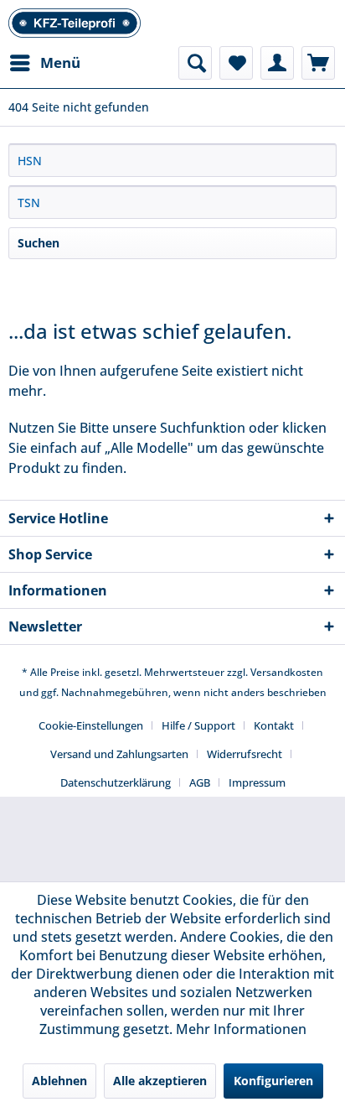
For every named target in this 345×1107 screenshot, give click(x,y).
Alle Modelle (149, 448)
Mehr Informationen (241, 1029)
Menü (60, 62)
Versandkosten (286, 672)
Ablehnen (59, 1081)
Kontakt (274, 725)
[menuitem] (44, 63)
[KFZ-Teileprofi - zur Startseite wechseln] (74, 23)
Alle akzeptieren (160, 1081)
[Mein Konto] (277, 63)
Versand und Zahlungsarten (119, 753)
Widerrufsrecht (244, 753)
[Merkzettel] (236, 63)
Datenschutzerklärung (115, 782)
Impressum (257, 782)
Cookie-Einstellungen (91, 725)
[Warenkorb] (318, 63)
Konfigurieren (273, 1081)
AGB (199, 782)
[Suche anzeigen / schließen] (195, 63)
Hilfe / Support (198, 725)
